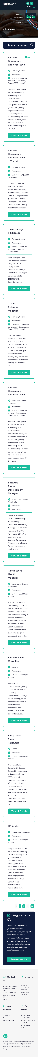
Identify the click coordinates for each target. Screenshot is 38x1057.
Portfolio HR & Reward (27, 1018)
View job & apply (19, 135)
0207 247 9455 (12, 986)
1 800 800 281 (12, 993)
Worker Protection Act (15, 1044)
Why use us (24, 985)
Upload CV (6, 1015)
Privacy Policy (27, 1044)
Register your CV (19, 959)
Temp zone (6, 1018)
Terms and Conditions (10, 1046)
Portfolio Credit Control (28, 1020)
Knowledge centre (8, 1020)
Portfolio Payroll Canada (25, 1026)
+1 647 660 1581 (9, 996)
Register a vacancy (26, 983)
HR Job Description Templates (26, 989)
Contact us (24, 995)
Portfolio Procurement (27, 1023)
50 (32, 906)
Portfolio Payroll (25, 1015)
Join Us (5, 999)
